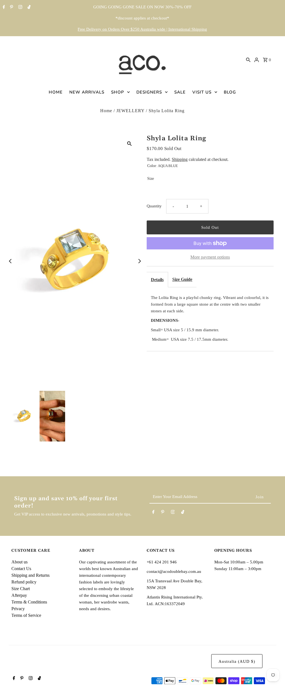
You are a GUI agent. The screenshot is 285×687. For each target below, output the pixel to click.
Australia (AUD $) (236, 661)
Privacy (18, 608)
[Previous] (10, 261)
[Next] (139, 261)
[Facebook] (3, 7)
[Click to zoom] (129, 143)
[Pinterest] (11, 7)
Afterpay (19, 595)
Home (106, 110)
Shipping (180, 159)
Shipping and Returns (30, 575)
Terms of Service (26, 615)
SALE (180, 92)
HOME (56, 92)
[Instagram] (19, 7)
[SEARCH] (248, 59)
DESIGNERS (149, 92)
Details (157, 279)
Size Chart (20, 588)
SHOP (117, 92)
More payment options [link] (210, 257)
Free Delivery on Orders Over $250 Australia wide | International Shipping (142, 29)
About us (19, 562)
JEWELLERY (130, 110)
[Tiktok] (28, 7)
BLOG (230, 92)
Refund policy (23, 582)
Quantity (154, 206)
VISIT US (202, 92)
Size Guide (182, 279)
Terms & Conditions (29, 602)
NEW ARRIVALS (86, 92)
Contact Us (21, 568)
